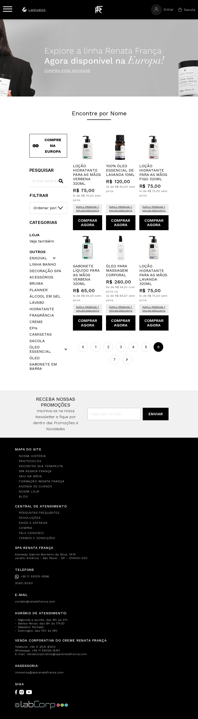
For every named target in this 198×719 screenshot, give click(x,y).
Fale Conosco (31, 533)
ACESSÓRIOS (41, 277)
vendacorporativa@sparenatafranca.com (57, 654)
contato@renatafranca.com (35, 601)
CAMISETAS (40, 334)
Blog (23, 496)
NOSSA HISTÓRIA (32, 456)
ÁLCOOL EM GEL (45, 296)
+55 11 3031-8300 (42, 647)
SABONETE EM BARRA (43, 366)
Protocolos (30, 461)
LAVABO (36, 302)
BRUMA (36, 283)
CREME (36, 322)
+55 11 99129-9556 (35, 576)
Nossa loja (29, 491)
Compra (25, 528)
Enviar (155, 414)
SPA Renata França (35, 471)
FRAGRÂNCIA (41, 315)
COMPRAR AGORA (87, 222)
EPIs (33, 328)
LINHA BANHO (42, 264)
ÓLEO (34, 358)
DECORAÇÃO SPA (45, 271)
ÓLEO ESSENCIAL (40, 349)
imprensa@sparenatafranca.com (39, 672)
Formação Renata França (41, 481)
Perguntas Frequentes (39, 512)
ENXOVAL (38, 258)
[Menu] (7, 9)
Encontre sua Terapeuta (41, 466)
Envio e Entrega (33, 523)
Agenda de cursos (35, 486)
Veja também (41, 241)
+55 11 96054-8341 (46, 650)
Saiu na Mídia (30, 476)
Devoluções (29, 517)
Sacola (189, 10)
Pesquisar (41, 170)
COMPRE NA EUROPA (52, 146)
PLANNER (38, 290)
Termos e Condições (37, 538)
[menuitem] (101, 456)
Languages (37, 10)
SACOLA (37, 341)
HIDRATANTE (41, 309)
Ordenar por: (45, 208)
